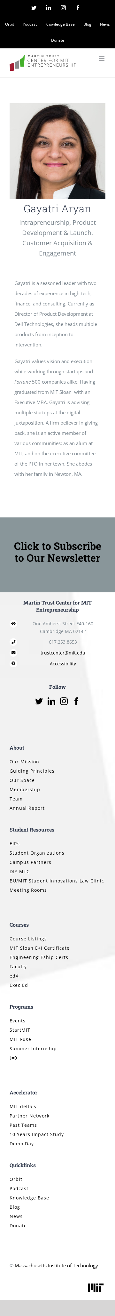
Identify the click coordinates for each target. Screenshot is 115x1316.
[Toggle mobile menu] (102, 58)
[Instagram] (64, 701)
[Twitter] (39, 701)
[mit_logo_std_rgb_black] (95, 1284)
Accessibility (63, 664)
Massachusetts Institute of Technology (56, 1265)
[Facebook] (76, 701)
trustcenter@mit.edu (63, 653)
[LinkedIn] (51, 701)
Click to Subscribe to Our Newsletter (57, 552)
